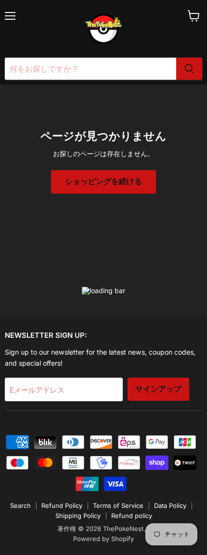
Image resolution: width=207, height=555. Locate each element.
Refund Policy (61, 505)
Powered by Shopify (103, 539)
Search (20, 505)
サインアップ (158, 389)
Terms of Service (118, 505)
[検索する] (189, 69)
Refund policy (131, 515)
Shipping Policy (78, 515)
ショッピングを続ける (103, 181)
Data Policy (170, 505)
